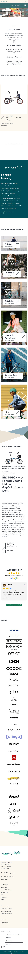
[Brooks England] (14, 648)
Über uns (8, 944)
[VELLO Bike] (14, 819)
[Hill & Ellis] (14, 713)
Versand (5, 125)
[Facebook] (1, 947)
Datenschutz (9, 940)
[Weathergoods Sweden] (14, 825)
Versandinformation (6, 911)
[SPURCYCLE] (14, 773)
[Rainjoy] (14, 745)
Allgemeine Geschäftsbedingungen (14, 934)
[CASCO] (14, 656)
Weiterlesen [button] (6, 598)
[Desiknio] (14, 687)
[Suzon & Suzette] (14, 779)
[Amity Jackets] (14, 637)
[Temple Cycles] (14, 785)
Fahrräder (4, 887)
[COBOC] (14, 669)
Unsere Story (4, 922)
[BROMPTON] (14, 643)
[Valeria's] (14, 812)
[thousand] (14, 798)
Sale (2, 899)
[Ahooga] (14, 631)
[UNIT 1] (14, 806)
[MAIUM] (14, 732)
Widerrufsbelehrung (6, 913)
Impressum (8, 937)
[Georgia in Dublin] (14, 700)
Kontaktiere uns (8, 212)
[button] (1, 10)
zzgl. (8, 550)
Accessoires (4, 892)
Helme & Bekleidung (6, 890)
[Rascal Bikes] (14, 753)
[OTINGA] (14, 738)
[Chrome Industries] (14, 663)
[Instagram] (4, 947)
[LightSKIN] (14, 725)
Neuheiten (4, 897)
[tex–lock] (14, 791)
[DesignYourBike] (14, 681)
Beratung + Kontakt (6, 908)
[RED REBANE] (14, 759)
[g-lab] (14, 694)
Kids (2, 894)
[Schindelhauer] (14, 766)
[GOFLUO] (14, 706)
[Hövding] (14, 719)
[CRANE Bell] (14, 675)
